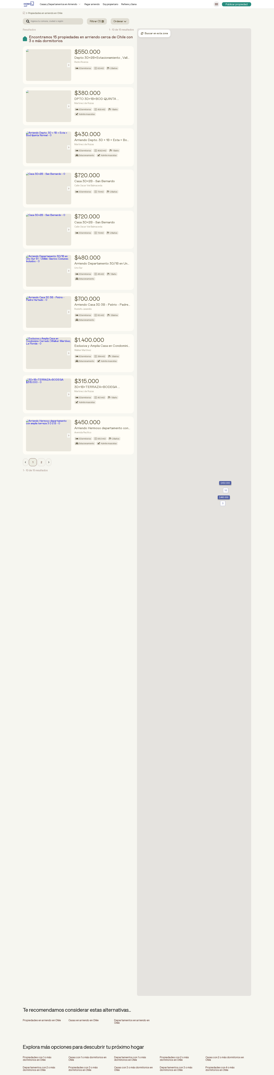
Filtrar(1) (95, 21)
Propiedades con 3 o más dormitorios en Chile (83, 1068)
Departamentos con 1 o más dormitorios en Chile (130, 1058)
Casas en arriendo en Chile (83, 1020)
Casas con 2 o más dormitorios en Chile (225, 1058)
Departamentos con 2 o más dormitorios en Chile (39, 1068)
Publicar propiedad (237, 4)
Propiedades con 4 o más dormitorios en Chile (220, 1068)
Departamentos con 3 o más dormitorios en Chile (176, 1068)
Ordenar (118, 21)
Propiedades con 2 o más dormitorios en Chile (174, 1058)
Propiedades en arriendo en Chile (42, 1020)
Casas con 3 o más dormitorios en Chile (133, 1068)
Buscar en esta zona (156, 33)
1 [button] (32, 462)
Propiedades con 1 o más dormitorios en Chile (37, 1058)
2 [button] (41, 462)
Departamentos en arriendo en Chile (132, 1021)
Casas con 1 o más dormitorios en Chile (87, 1058)
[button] (25, 462)
